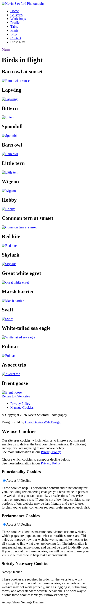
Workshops (18, 19)
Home (14, 11)
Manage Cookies (22, 407)
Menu (6, 49)
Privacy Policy (20, 403)
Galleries (16, 15)
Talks (14, 26)
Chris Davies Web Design (43, 422)
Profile (14, 22)
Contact (15, 38)
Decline (26, 480)
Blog (13, 34)
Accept (11, 480)
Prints (14, 30)
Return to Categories (16, 396)
